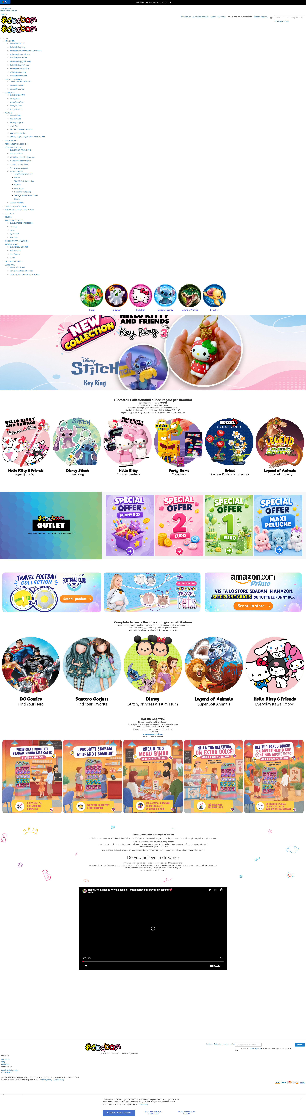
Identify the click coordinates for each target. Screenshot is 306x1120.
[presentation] (82, 298)
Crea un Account (260, 17)
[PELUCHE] (280, 446)
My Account (186, 17)
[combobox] (290, 17)
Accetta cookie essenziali (153, 1113)
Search (4, 14)
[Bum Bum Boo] (229, 446)
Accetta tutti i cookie (119, 1113)
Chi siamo (5, 1059)
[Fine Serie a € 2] (179, 525)
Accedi (213, 17)
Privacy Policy (46, 1079)
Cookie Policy (59, 1079)
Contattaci (5, 1064)
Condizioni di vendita (9, 1070)
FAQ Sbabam (6, 1072)
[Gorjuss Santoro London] (92, 670)
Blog (3, 1062)
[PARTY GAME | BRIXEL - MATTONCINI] (77, 446)
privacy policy (255, 1048)
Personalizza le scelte (186, 1113)
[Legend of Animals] (31, 670)
